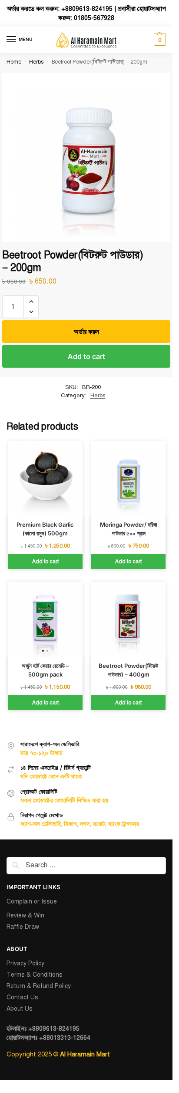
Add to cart (86, 356)
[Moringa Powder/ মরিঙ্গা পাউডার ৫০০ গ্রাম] (128, 478)
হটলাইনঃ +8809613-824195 (43, 1028)
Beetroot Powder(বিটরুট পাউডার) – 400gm (128, 670)
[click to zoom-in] (86, 157)
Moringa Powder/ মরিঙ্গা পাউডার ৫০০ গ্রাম (128, 529)
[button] (159, 40)
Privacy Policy (25, 963)
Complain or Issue (32, 901)
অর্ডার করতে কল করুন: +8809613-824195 (60, 9)
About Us (20, 1008)
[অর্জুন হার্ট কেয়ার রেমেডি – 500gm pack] (45, 619)
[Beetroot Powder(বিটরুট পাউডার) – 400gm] (128, 619)
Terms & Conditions (35, 974)
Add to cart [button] (45, 561)
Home (14, 62)
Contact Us (22, 997)
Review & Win (25, 915)
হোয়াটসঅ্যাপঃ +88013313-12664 (48, 1038)
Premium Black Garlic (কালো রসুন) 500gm (45, 529)
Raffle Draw (23, 927)
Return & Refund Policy (39, 986)
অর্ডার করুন (86, 331)
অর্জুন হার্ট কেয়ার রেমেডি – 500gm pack (45, 670)
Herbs (36, 62)
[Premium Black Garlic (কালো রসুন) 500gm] (45, 478)
